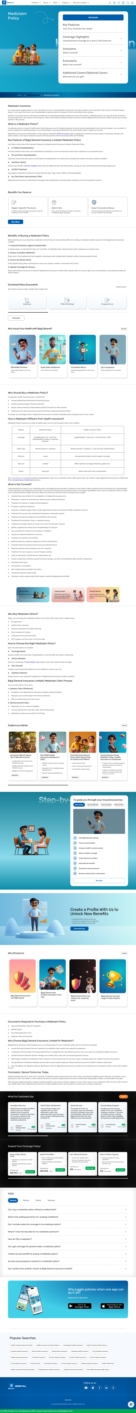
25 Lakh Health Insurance (77, 1357)
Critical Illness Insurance (59, 1351)
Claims (38, 1200)
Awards (124, 953)
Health (123, 1097)
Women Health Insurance (40, 1351)
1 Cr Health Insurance (38, 1357)
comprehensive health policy (23, 480)
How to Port (119, 805)
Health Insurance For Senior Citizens (47, 1345)
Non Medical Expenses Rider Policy (98, 1369)
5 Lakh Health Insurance (18, 1363)
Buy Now (16, 222)
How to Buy (79, 805)
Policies (26, 1200)
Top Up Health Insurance (100, 1351)
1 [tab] (28, 312)
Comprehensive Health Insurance (49, 1369)
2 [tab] (68, 312)
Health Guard (121, 287)
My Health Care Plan (50, 1363)
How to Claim (106, 805)
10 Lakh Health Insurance (98, 1357)
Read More (15, 775)
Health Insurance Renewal (19, 1357)
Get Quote (93, 17)
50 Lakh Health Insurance (57, 1357)
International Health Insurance (73, 1345)
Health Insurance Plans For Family (21, 1345)
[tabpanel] (27, 302)
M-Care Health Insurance (69, 1363)
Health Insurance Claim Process (97, 1345)
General (13, 1200)
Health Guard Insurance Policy (73, 1369)
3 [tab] (108, 312)
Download (16, 318)
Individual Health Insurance (79, 1351)
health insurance (63, 134)
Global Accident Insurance (89, 1363)
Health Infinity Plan (108, 1363)
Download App (79, 929)
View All (124, 725)
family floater (30, 662)
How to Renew (92, 805)
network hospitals (30, 166)
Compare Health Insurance (19, 1351)
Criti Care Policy (35, 1363)
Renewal (51, 1200)
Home (19, 95)
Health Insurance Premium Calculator (23, 1369)
